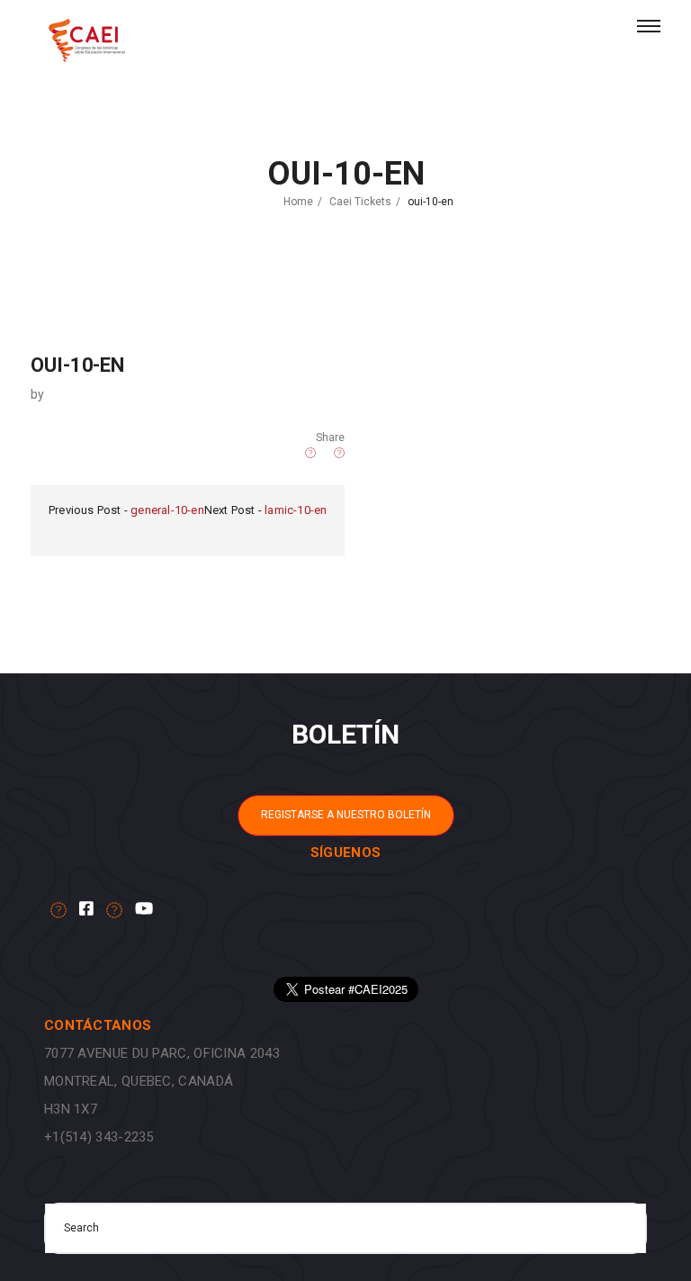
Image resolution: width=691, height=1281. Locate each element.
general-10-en (167, 510)
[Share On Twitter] (295, 453)
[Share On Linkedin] (325, 453)
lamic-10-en (296, 510)
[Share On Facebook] (310, 453)
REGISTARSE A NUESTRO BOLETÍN (346, 814)
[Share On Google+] (339, 453)
